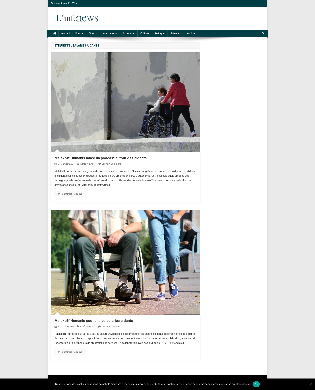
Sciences (175, 33)
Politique (160, 33)
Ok (256, 384)
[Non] (310, 384)
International (110, 33)
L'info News (86, 163)
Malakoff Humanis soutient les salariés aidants (94, 320)
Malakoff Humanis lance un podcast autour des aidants (101, 158)
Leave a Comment (111, 163)
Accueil (65, 33)
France (79, 33)
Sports (93, 33)
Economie (129, 33)
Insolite (191, 33)
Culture (144, 33)
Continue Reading (72, 194)
